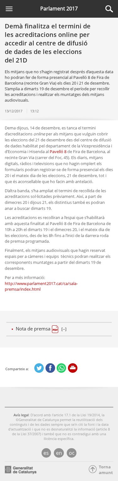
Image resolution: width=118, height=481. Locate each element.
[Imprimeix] (73, 368)
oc (72, 452)
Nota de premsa (41, 328)
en (59, 452)
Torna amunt (104, 469)
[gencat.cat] (21, 469)
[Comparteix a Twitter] (39, 368)
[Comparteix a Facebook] (50, 368)
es (46, 452)
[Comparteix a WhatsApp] (61, 368)
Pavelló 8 (58, 151)
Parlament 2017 (59, 8)
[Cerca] (109, 9)
